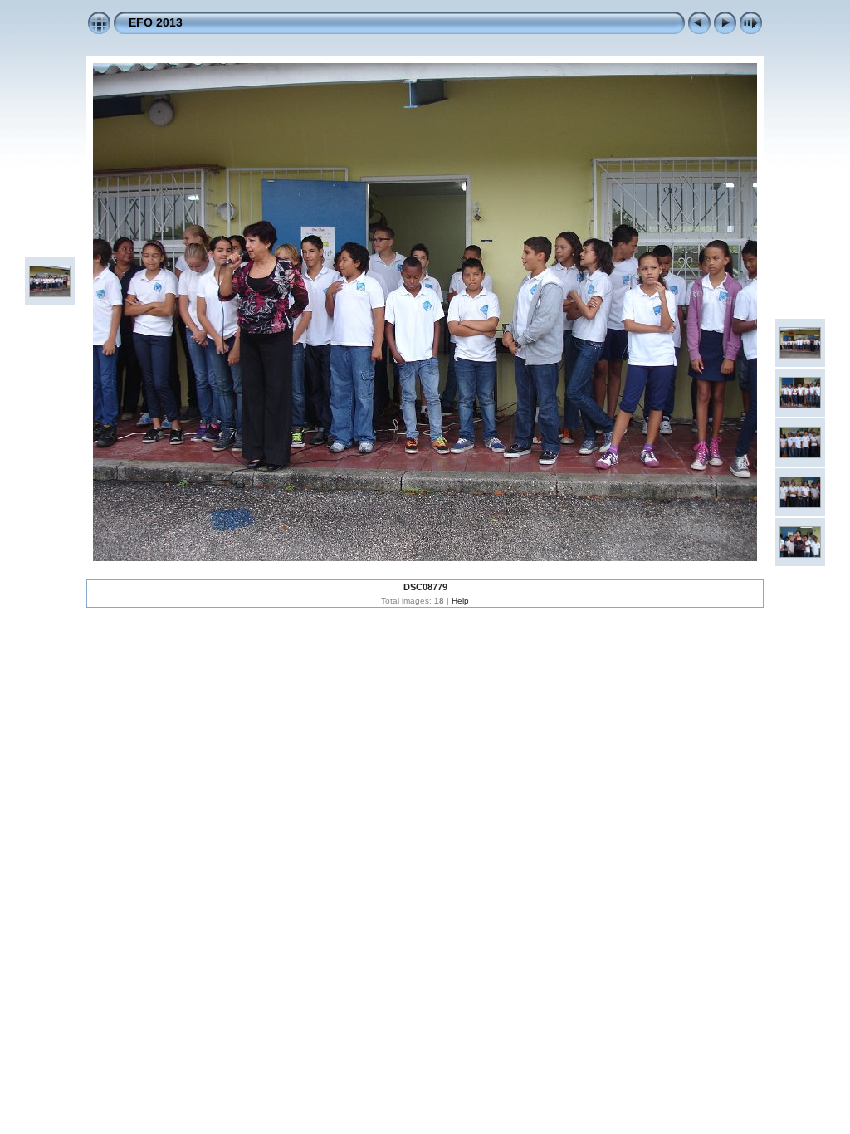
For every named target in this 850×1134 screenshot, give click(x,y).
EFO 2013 (156, 22)
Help (460, 600)
